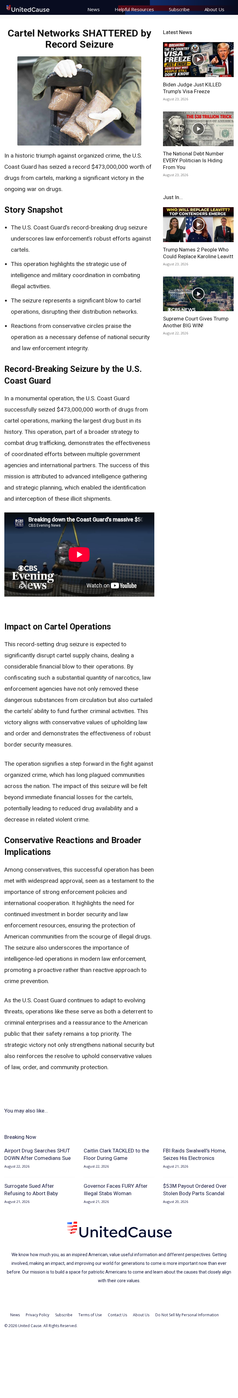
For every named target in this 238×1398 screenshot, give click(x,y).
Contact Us (117, 1314)
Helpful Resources (134, 9)
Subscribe (179, 9)
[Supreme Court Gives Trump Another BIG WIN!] (198, 294)
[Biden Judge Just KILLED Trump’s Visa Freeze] (198, 59)
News (93, 9)
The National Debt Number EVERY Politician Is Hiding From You (193, 160)
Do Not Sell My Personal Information (187, 1314)
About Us (214, 9)
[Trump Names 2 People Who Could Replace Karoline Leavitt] (198, 224)
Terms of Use (90, 1314)
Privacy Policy (37, 1314)
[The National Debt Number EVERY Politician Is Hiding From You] (198, 128)
